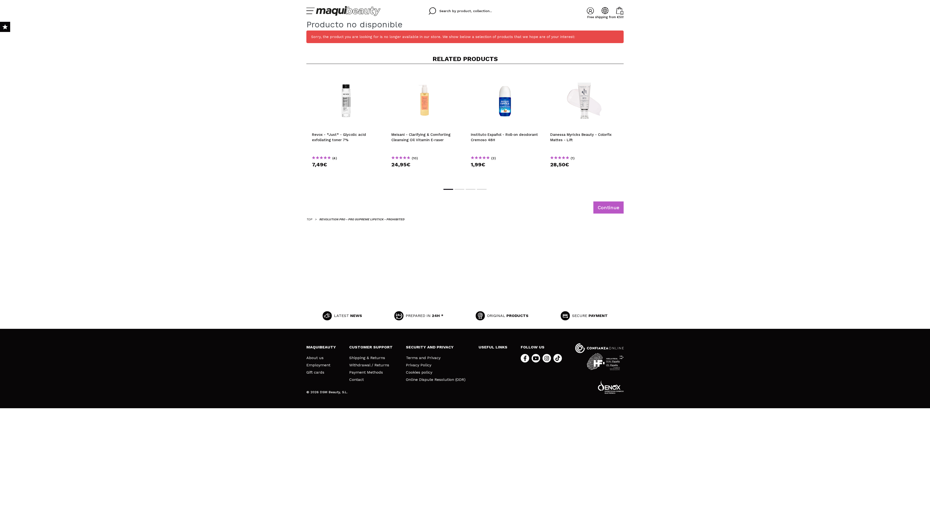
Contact (356, 380)
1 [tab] (448, 189)
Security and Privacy (430, 347)
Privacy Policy (418, 365)
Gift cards (315, 372)
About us (315, 358)
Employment (318, 365)
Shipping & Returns (367, 358)
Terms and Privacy (423, 358)
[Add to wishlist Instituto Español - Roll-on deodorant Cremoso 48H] (505, 75)
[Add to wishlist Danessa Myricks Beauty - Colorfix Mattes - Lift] (584, 75)
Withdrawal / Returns (369, 365)
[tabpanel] (346, 125)
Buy (346, 173)
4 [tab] (482, 189)
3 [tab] (470, 189)
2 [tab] (459, 189)
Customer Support (371, 347)
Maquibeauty (321, 347)
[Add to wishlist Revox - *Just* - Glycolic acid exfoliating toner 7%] (346, 75)
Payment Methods (366, 372)
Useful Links (493, 347)
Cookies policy (419, 372)
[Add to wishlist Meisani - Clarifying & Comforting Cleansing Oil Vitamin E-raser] (425, 75)
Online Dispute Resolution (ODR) (435, 380)
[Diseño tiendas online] (611, 387)
